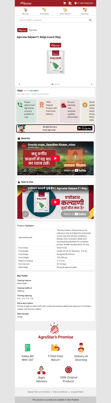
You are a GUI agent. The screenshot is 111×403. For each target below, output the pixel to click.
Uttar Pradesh (85, 3)
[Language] (70, 3)
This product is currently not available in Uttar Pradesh (55, 400)
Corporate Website (77, 392)
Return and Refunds (60, 392)
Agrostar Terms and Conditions (39, 392)
